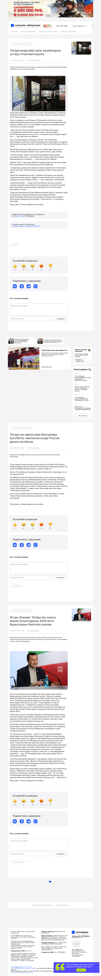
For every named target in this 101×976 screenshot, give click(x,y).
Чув (65, 26)
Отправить (60, 319)
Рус (58, 26)
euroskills (16, 586)
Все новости (83, 415)
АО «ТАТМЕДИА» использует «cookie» (24, 968)
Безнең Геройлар (68, 31)
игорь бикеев (17, 862)
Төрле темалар (62, 905)
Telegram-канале (20, 216)
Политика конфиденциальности (22, 972)
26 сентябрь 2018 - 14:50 (17, 630)
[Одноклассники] (22, 286)
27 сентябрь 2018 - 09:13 (17, 60)
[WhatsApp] (35, 286)
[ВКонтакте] (15, 286)
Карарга (81, 970)
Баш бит (14, 31)
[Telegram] (29, 286)
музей (14, 244)
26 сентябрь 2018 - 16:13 (17, 448)
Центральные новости (21, 43)
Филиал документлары (43, 905)
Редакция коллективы (48, 31)
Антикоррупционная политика (21, 967)
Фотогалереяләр (28, 31)
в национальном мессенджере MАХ (26, 226)
